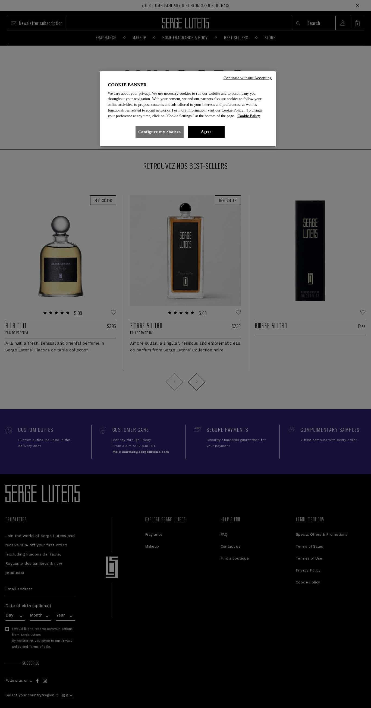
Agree (206, 132)
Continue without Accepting (248, 78)
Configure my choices (159, 132)
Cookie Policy (248, 116)
